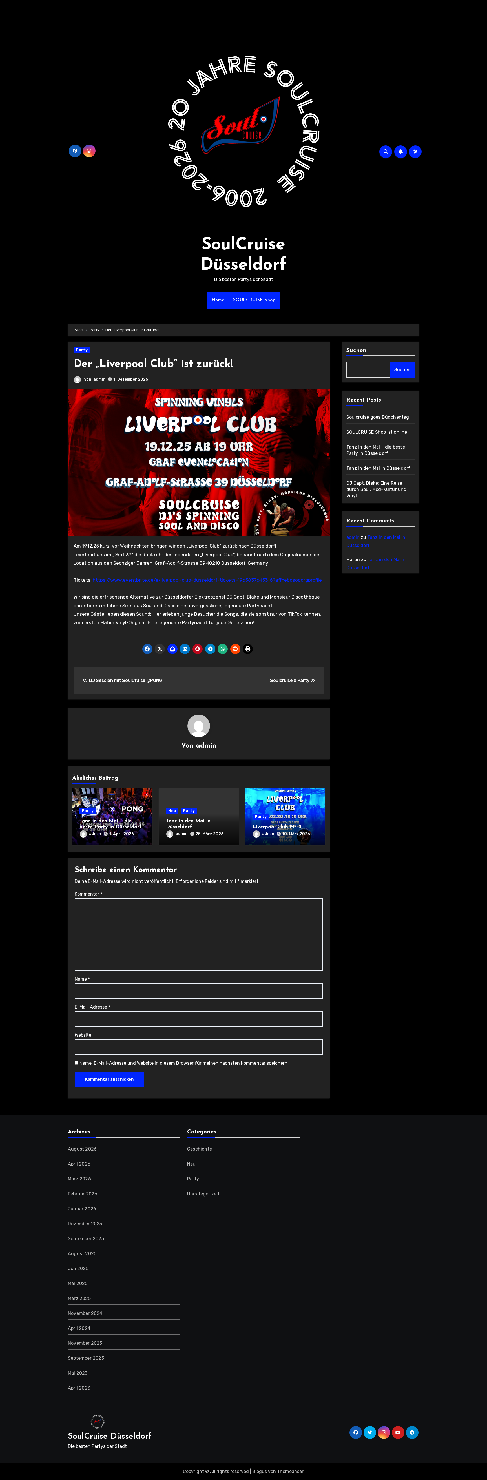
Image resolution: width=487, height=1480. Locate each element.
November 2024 (85, 1313)
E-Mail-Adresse (92, 1007)
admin (99, 379)
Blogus (259, 1471)
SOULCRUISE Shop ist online (376, 432)
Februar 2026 (82, 1194)
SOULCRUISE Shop (254, 300)
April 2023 (79, 1388)
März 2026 (79, 1179)
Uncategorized (203, 1194)
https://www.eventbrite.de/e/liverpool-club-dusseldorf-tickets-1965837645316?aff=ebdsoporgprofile (207, 580)
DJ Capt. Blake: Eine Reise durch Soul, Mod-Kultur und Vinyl (376, 489)
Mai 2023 (78, 1373)
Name (82, 979)
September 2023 (86, 1358)
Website (83, 1035)
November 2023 (85, 1343)
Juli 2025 (78, 1268)
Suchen (356, 350)
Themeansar (290, 1471)
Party (82, 350)
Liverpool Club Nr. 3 (277, 827)
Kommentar (88, 894)
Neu (172, 810)
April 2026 (79, 1164)
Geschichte (199, 1149)
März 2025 (79, 1298)
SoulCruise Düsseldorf (109, 1436)
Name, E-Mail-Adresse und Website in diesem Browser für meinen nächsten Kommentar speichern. (184, 1063)
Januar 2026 (82, 1208)
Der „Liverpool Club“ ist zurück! (153, 364)
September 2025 (86, 1238)
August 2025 (82, 1253)
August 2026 (82, 1149)
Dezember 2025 (85, 1223)
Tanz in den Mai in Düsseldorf (378, 468)
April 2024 (79, 1328)
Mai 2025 (78, 1283)
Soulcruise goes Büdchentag (377, 417)
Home (218, 300)
